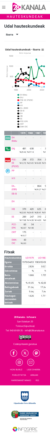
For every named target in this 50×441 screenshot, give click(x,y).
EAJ (13, 148)
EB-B (14, 193)
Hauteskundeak (25, 17)
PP (13, 170)
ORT (14, 232)
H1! (13, 178)
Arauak (34, 375)
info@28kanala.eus (34, 330)
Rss (37, 380)
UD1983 (42, 257)
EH (13, 201)
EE (13, 216)
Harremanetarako (21, 380)
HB (13, 209)
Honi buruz (16, 369)
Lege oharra (33, 369)
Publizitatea (19, 375)
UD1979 (29, 257)
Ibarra (11, 34)
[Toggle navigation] (4, 7)
